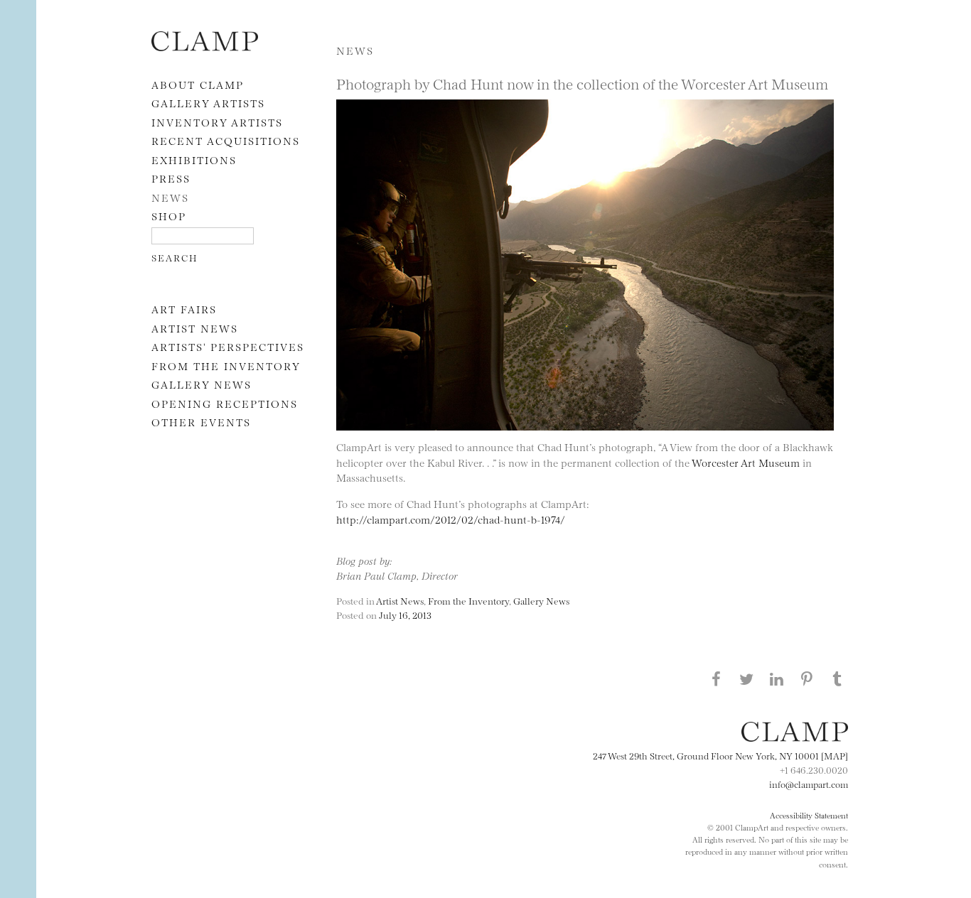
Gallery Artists (208, 102)
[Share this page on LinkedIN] (777, 678)
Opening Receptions (224, 403)
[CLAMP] (204, 46)
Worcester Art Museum (746, 462)
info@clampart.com (808, 783)
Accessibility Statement (809, 815)
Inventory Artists (217, 122)
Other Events (201, 421)
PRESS (171, 178)
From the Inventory (226, 365)
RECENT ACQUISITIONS (225, 140)
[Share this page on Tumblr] (837, 678)
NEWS (170, 197)
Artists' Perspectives (227, 346)
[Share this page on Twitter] (746, 678)
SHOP (168, 215)
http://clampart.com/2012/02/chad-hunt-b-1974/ (450, 519)
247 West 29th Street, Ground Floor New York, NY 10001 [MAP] (720, 755)
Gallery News (201, 384)
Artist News (194, 328)
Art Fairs (184, 308)
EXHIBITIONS (194, 159)
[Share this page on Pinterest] (806, 678)
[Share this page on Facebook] (715, 678)
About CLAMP (197, 84)
